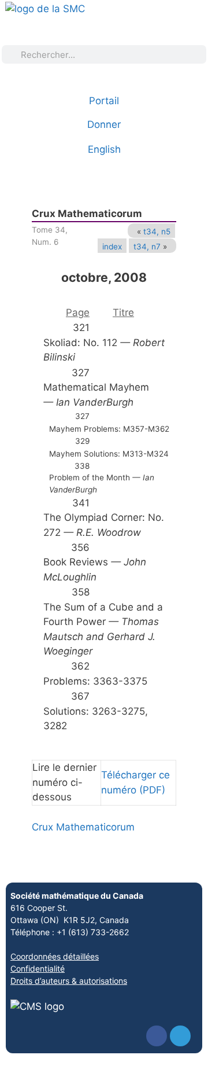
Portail (104, 100)
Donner (104, 124)
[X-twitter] (180, 1035)
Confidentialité (37, 968)
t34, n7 (147, 246)
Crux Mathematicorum (83, 827)
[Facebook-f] (156, 1035)
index (112, 246)
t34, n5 (156, 231)
